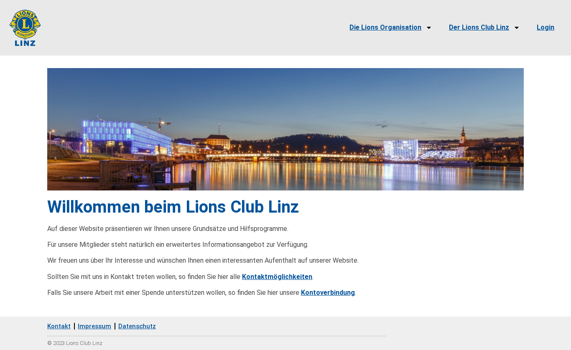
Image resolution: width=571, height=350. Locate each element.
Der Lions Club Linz (479, 27)
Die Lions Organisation (385, 27)
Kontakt (59, 326)
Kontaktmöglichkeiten (277, 277)
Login (545, 27)
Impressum (94, 326)
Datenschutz (137, 326)
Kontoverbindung (328, 293)
